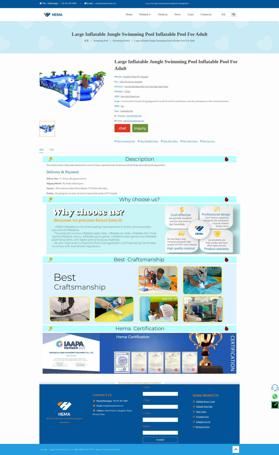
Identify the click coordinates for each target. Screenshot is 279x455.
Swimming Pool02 (121, 41)
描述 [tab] (41, 150)
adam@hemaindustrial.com (133, 121)
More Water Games (190, 141)
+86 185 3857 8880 (112, 401)
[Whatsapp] (275, 396)
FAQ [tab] (52, 150)
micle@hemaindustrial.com (113, 406)
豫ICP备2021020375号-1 (85, 449)
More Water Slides (170, 141)
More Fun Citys (208, 141)
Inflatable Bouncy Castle (205, 401)
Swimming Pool (100, 41)
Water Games (201, 412)
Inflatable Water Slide (204, 406)
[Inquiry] (275, 405)
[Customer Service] (275, 387)
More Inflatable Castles (149, 141)
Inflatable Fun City (203, 422)
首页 (86, 41)
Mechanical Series (203, 427)
